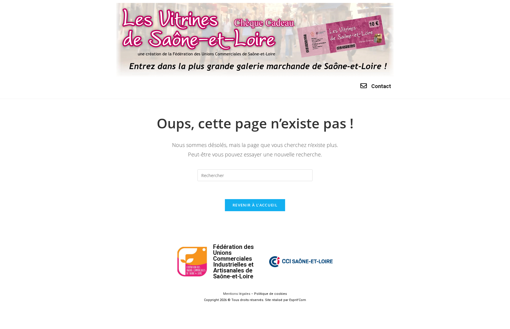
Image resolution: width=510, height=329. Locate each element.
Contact (381, 86)
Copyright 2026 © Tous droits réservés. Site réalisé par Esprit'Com (255, 300)
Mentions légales (236, 294)
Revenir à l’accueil (255, 205)
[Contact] (363, 85)
